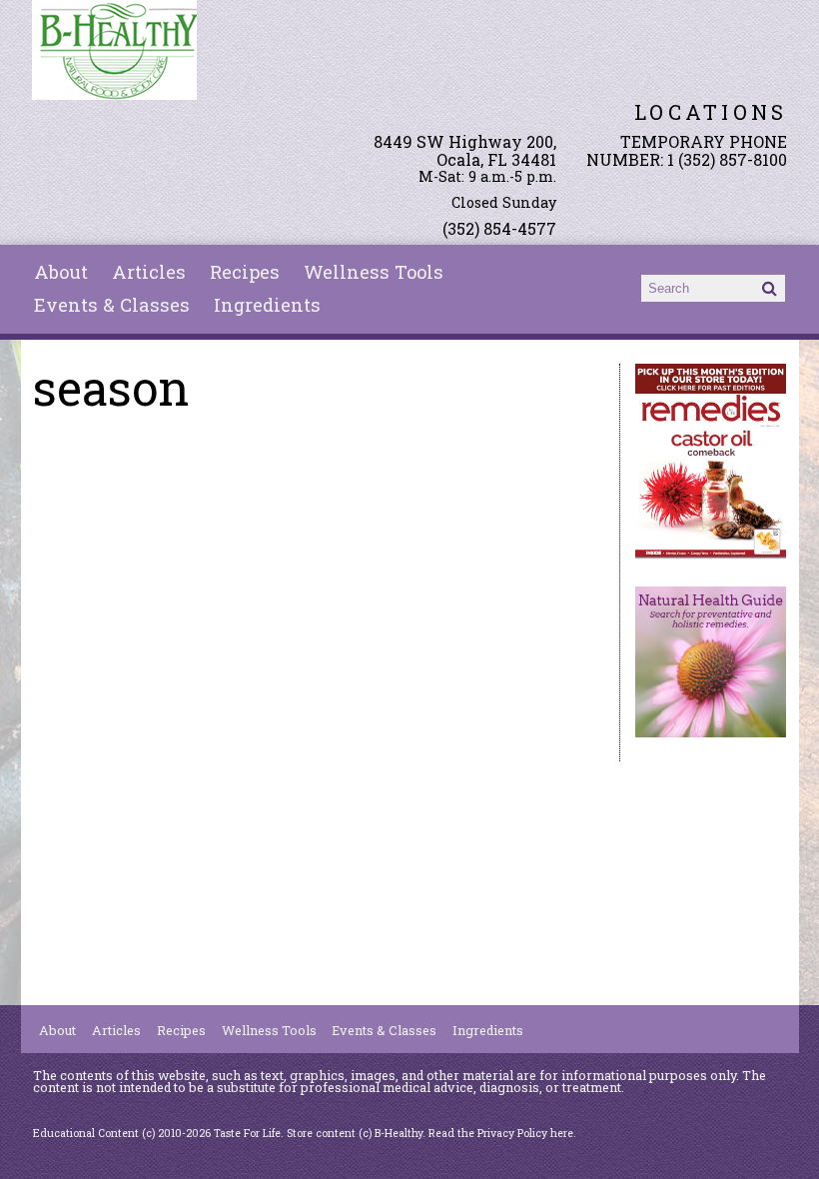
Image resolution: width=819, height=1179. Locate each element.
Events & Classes (112, 305)
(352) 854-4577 (499, 228)
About (61, 272)
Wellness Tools (373, 272)
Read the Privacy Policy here (500, 1133)
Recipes (245, 272)
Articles (149, 272)
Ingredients (267, 305)
